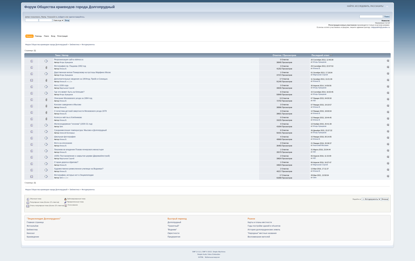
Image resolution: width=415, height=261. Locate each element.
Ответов (277, 55)
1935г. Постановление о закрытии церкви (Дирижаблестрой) (82, 156)
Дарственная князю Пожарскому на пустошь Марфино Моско (82, 72)
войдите (61, 17)
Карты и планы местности (260, 222)
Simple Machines (219, 252)
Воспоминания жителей (259, 237)
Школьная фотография (65, 137)
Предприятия (174, 237)
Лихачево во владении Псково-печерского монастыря (79, 149)
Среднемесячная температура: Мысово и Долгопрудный (80, 130)
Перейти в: (357, 199)
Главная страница (35, 222)
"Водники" (172, 230)
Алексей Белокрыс (67, 133)
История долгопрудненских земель (264, 230)
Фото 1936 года (61, 85)
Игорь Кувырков (66, 62)
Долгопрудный (174, 222)
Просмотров (289, 55)
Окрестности (173, 233)
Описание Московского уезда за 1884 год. (73, 98)
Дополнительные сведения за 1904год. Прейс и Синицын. (81, 79)
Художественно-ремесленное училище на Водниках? (78, 169)
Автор (65, 55)
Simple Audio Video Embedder (208, 254)
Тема (57, 55)
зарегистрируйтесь (76, 17)
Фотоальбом (32, 226)
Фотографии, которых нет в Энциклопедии (74, 175)
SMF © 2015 (207, 252)
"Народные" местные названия (262, 233)
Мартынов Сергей (320, 75)
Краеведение (33, 237)
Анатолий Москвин (320, 145)
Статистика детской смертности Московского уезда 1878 (80, 111)
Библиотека (32, 230)
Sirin (61, 126)
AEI (314, 101)
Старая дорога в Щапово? (66, 162)
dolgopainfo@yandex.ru (380, 27)
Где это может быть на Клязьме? (69, 92)
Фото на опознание (63, 143)
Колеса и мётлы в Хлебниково (68, 117)
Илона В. (63, 69)
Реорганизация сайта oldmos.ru (68, 59)
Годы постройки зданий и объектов (264, 226)
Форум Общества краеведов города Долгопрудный (69, 7)
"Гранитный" (173, 226)
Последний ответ (321, 55)
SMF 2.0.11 (196, 252)
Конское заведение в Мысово (67, 104)
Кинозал (31, 233)
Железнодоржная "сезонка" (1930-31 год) (73, 124)
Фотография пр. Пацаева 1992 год (70, 66)
